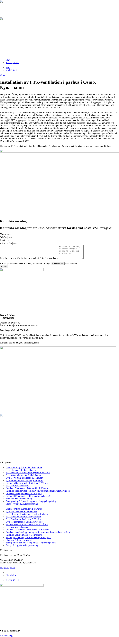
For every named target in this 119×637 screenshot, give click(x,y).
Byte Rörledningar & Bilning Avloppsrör (24, 480)
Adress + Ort (6, 243)
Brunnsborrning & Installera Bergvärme (24, 467)
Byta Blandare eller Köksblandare (21, 470)
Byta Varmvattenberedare (17, 485)
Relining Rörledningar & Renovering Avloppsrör (28, 496)
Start (8, 60)
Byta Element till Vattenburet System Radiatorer (28, 472)
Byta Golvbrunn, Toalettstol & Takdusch (24, 478)
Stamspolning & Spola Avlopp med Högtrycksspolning (31, 501)
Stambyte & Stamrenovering (19, 498)
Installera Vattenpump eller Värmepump (24, 493)
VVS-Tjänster (12, 62)
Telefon (4, 237)
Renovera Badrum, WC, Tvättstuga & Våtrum (27, 483)
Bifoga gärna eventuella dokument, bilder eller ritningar (25, 263)
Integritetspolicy (7, 567)
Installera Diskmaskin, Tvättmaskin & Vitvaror (27, 488)
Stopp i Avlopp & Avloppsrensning (22, 504)
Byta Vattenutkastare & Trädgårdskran (23, 475)
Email (3, 240)
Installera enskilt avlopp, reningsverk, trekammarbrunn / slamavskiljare (38, 491)
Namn (3, 234)
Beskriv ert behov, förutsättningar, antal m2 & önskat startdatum (29, 258)
